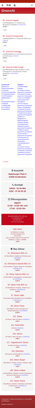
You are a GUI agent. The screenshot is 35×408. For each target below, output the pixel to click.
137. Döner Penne (17, 381)
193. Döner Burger (17, 360)
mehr (5, 30)
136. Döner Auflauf (17, 370)
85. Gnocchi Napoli (10, 20)
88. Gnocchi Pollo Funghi (13, 67)
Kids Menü (17, 229)
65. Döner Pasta (17, 306)
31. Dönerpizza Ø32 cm (17, 253)
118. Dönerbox (17, 351)
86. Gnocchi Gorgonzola (13, 36)
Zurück (6, 161)
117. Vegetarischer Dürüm (17, 342)
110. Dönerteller (17, 325)
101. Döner (17, 316)
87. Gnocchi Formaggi (12, 52)
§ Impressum (5, 399)
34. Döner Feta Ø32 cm (17, 285)
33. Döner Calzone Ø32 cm (17, 274)
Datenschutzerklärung (16, 399)
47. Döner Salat (17, 295)
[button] (8, 5)
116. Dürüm (17, 334)
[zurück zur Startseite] (2, 5)
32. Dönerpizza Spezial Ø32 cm (17, 264)
